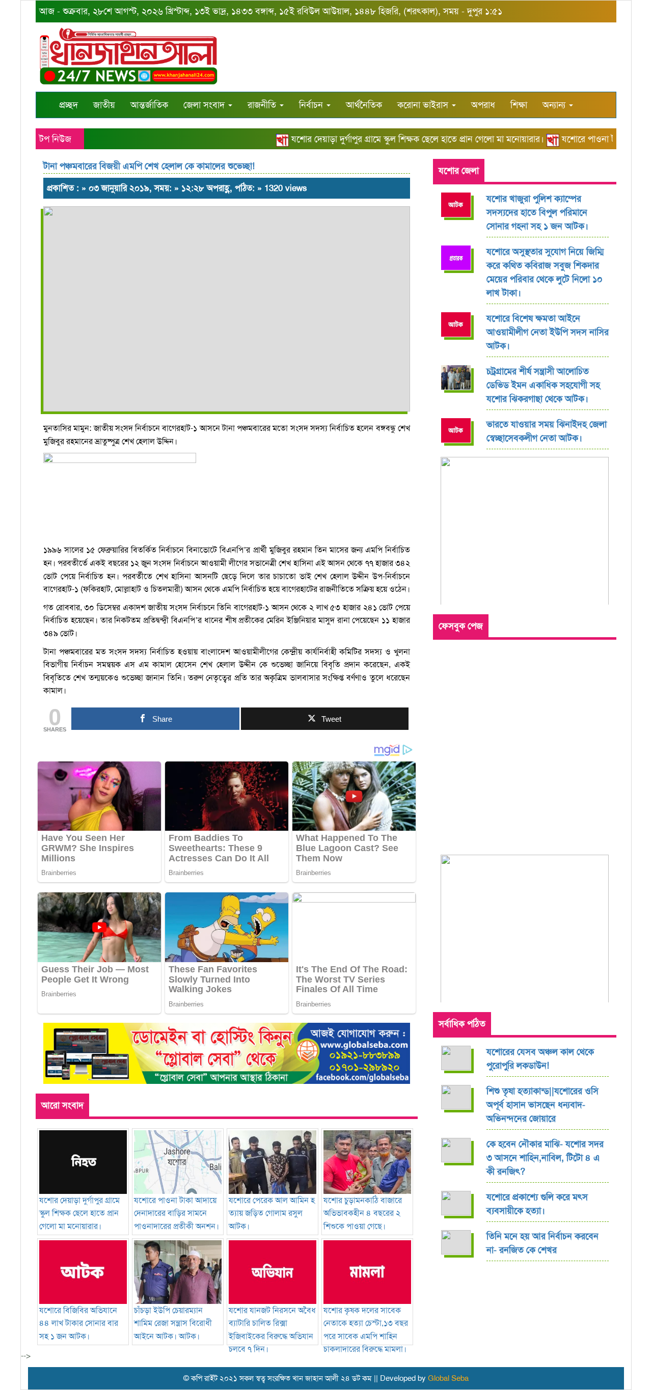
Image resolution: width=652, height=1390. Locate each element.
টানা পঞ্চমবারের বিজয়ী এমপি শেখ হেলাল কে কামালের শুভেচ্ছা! (149, 166)
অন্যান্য (555, 105)
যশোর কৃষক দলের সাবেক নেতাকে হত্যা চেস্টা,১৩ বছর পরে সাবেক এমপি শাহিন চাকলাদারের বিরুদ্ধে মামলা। (365, 1329)
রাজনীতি (263, 105)
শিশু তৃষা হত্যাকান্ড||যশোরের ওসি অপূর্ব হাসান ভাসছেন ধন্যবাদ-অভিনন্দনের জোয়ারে (542, 1105)
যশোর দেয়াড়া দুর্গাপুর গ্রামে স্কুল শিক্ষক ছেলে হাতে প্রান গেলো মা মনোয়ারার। (403, 139)
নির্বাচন (312, 105)
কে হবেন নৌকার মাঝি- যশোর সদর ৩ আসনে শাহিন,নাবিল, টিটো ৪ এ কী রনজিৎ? (545, 1158)
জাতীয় (104, 105)
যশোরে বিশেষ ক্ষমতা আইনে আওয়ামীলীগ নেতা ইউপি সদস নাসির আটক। (547, 332)
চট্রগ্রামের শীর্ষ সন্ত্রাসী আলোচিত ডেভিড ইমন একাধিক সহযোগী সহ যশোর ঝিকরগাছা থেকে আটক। (543, 385)
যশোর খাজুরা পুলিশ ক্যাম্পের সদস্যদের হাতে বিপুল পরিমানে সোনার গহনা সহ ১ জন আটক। (537, 212)
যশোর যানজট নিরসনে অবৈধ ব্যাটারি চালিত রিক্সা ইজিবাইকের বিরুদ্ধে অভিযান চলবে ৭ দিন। (272, 1329)
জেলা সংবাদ (205, 105)
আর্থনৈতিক (364, 105)
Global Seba (448, 1378)
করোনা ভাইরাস (424, 105)
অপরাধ (483, 105)
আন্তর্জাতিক (149, 105)
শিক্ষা (518, 105)
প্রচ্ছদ (68, 105)
